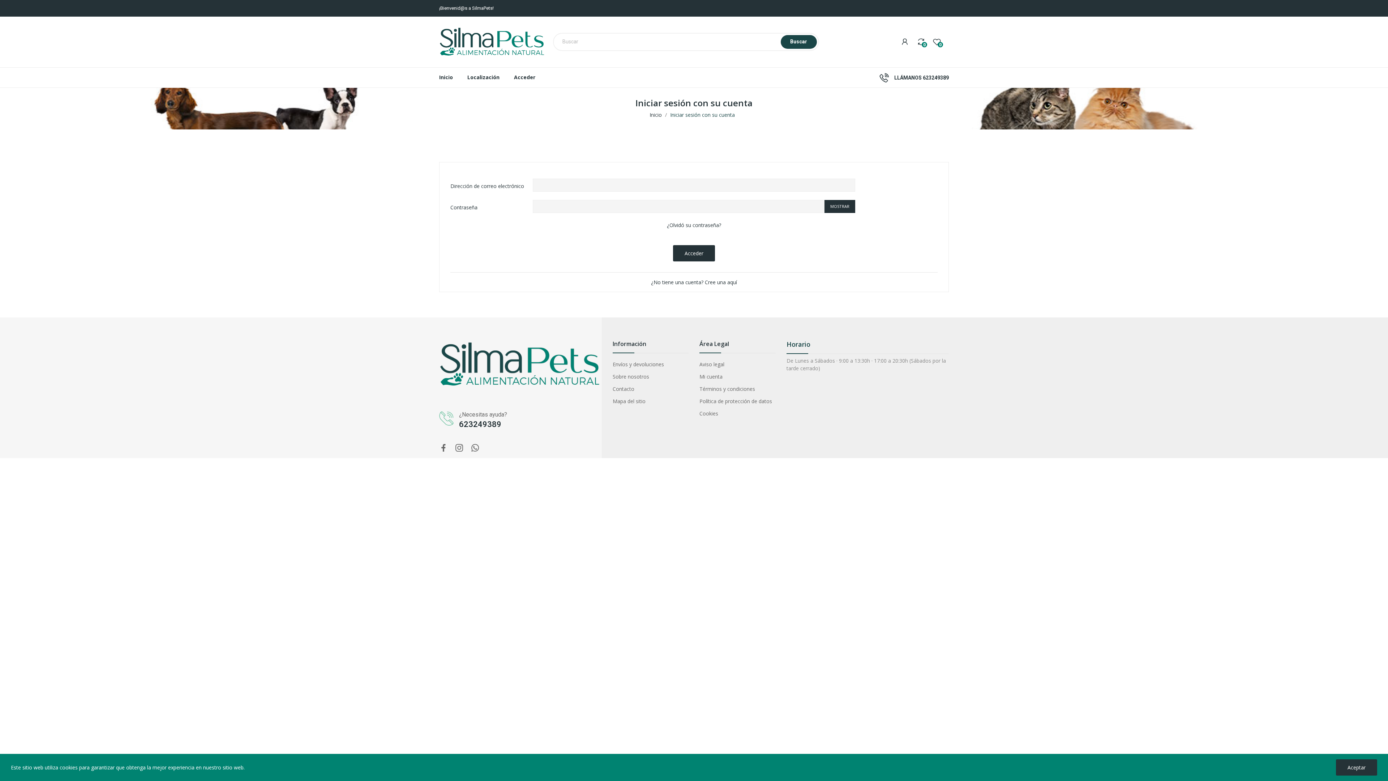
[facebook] (443, 448)
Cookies (708, 413)
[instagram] (459, 448)
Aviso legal (711, 364)
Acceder (694, 253)
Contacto (623, 388)
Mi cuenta (711, 376)
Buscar (798, 41)
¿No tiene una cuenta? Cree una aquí (694, 282)
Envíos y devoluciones (638, 364)
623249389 (936, 78)
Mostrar (839, 206)
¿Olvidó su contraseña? (694, 225)
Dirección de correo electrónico (487, 186)
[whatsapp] (475, 448)
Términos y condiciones (727, 388)
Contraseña (463, 207)
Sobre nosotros (631, 376)
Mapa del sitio (629, 401)
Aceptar (1357, 767)
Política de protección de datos (735, 401)
